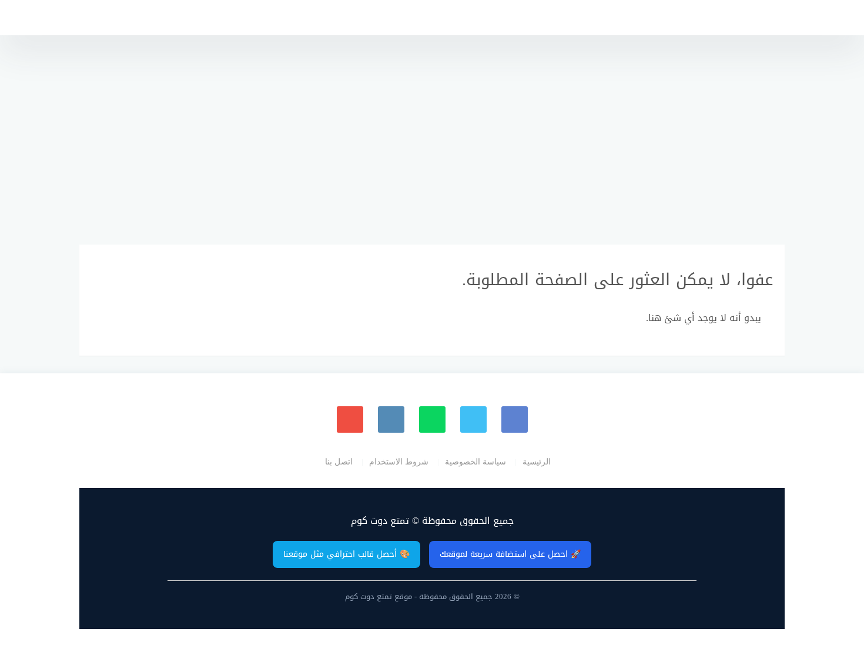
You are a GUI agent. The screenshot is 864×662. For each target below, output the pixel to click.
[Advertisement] (432, 135)
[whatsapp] (432, 419)
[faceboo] (514, 419)
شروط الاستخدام (398, 461)
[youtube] (350, 419)
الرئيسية (537, 461)
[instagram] (391, 419)
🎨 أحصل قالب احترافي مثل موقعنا (346, 554)
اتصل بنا (339, 461)
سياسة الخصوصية (475, 461)
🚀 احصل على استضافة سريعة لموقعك (510, 554)
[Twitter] (473, 419)
